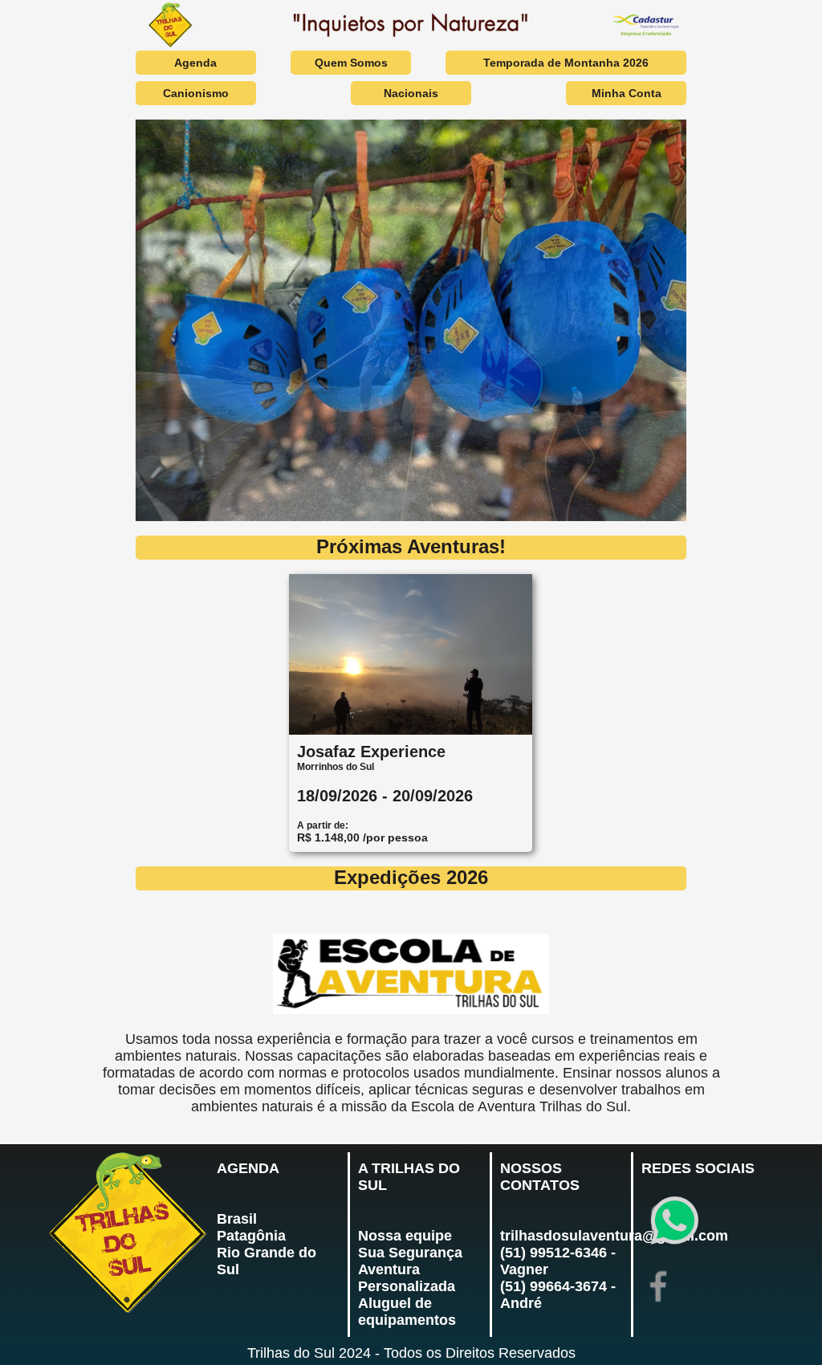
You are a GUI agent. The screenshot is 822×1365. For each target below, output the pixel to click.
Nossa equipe (405, 1236)
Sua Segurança (410, 1253)
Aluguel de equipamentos (407, 1311)
